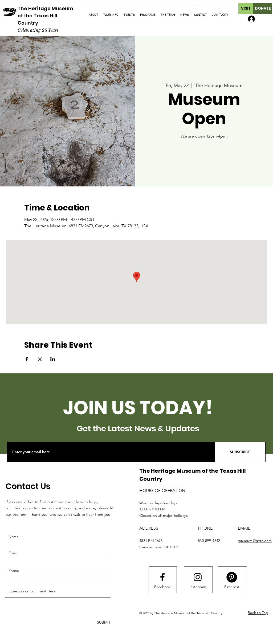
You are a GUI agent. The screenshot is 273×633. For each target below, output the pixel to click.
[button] (245, 8)
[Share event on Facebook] (26, 359)
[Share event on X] (39, 359)
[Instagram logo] (197, 577)
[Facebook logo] (162, 577)
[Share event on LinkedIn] (52, 359)
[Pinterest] (231, 577)
